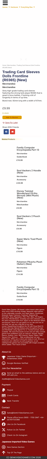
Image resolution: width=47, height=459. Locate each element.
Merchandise (11, 65)
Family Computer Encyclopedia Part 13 (28, 148)
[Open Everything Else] (34, 7)
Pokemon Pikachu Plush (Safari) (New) (29, 262)
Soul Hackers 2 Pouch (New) (28, 217)
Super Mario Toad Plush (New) (29, 240)
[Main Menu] (5, 3)
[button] (26, 59)
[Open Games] (9, 7)
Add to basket (12, 117)
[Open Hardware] (20, 7)
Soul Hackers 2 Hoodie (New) (29, 171)
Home (4, 65)
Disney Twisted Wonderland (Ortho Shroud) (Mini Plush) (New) (28, 194)
